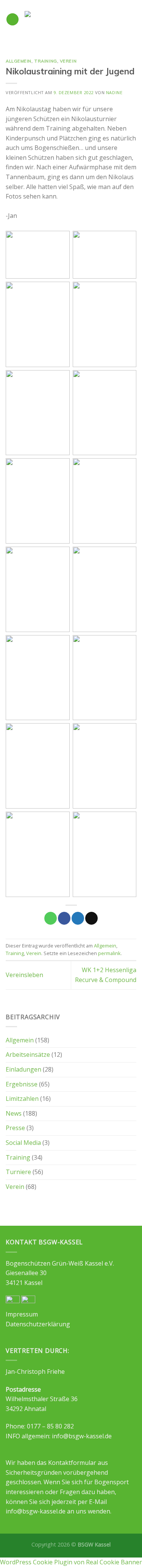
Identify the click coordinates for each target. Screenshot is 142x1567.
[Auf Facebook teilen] (64, 918)
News (14, 1113)
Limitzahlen (22, 1098)
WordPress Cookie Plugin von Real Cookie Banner (71, 1562)
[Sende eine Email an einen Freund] (91, 918)
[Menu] (12, 19)
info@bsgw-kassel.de (82, 1436)
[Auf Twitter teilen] (78, 918)
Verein (68, 61)
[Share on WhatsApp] (50, 918)
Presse (15, 1128)
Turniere (18, 1172)
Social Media (23, 1142)
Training (45, 61)
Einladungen (23, 1069)
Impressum (22, 1314)
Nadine (114, 92)
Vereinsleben (24, 975)
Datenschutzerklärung (38, 1324)
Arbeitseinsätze (28, 1054)
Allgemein (18, 61)
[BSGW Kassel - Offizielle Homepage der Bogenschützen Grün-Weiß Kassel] (78, 19)
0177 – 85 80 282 (50, 1426)
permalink (109, 953)
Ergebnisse (21, 1084)
